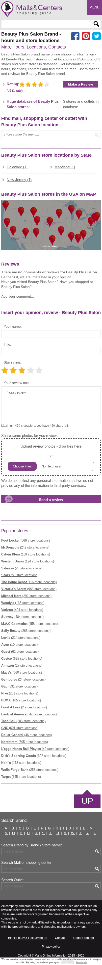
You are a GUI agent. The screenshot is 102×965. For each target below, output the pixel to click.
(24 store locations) (23, 679)
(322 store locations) (33, 756)
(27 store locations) (21, 665)
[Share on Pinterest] (86, 36)
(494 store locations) (22, 610)
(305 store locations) (24, 742)
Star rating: (12, 362)
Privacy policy (51, 946)
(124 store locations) (27, 561)
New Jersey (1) (19, 180)
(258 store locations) (29, 770)
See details (81, 962)
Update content (83, 938)
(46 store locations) (26, 735)
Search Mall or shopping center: (26, 863)
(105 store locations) (21, 700)
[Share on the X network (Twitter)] (96, 36)
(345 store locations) (21, 777)
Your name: (13, 326)
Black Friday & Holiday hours (27, 938)
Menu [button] (94, 7)
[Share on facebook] (75, 36)
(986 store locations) (28, 589)
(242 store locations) (25, 547)
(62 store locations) (20, 651)
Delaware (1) (17, 167)
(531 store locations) (19, 686)
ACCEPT (67, 962)
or (51, 451)
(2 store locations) (24, 707)
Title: (7, 344)
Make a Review (80, 84)
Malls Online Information (51, 955)
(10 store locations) (19, 644)
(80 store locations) (19, 575)
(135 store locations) (22, 603)
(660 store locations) (21, 672)
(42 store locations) (35, 749)
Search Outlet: (13, 880)
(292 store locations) (26, 596)
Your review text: (17, 383)
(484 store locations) (22, 617)
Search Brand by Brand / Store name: (31, 845)
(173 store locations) (21, 763)
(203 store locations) (23, 721)
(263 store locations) (26, 631)
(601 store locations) (19, 728)
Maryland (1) (64, 167)
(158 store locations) (29, 624)
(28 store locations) (21, 568)
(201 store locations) (19, 693)
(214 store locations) (20, 638)
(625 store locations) (21, 658)
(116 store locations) (29, 582)
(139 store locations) (25, 554)
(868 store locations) (25, 540)
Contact (60, 938)
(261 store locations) (29, 714)
